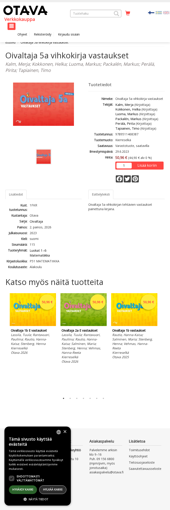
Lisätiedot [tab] (16, 194)
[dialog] (37, 466)
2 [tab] (70, 398)
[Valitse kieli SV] (158, 12)
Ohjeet (22, 34)
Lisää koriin (147, 165)
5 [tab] (90, 398)
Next (162, 343)
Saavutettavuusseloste (145, 469)
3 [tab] (77, 398)
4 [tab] (83, 398)
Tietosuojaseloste (142, 462)
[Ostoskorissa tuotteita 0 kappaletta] (128, 13)
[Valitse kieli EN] (166, 12)
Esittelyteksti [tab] (101, 194)
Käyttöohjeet (138, 456)
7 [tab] (103, 398)
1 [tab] (63, 398)
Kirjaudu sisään (69, 34)
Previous (4, 343)
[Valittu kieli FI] (151, 12)
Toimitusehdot (139, 450)
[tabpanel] (33, 324)
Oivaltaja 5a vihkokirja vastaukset (44, 42)
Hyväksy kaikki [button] (22, 489)
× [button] (64, 431)
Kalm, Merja (124, 104)
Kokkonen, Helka (128, 109)
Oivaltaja (36, 221)
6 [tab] (97, 398)
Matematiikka (40, 255)
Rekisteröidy (42, 34)
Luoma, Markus (126, 114)
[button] (116, 13)
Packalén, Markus (128, 119)
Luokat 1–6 (38, 250)
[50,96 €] (33, 325)
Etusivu (10, 42)
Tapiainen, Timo (127, 128)
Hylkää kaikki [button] (53, 489)
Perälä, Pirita (125, 123)
